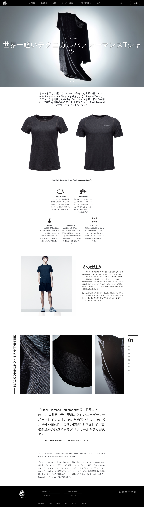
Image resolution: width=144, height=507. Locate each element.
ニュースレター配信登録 (70, 491)
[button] (121, 3)
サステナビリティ (85, 3)
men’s (89, 180)
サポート (100, 3)
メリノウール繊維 (70, 474)
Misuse (84, 503)
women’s (81, 180)
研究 (54, 3)
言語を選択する (46, 491)
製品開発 (44, 3)
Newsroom (41, 503)
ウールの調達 (30, 3)
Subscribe (73, 495)
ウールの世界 (135, 3)
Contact (74, 503)
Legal (66, 503)
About (58, 503)
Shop (50, 503)
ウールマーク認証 (67, 3)
